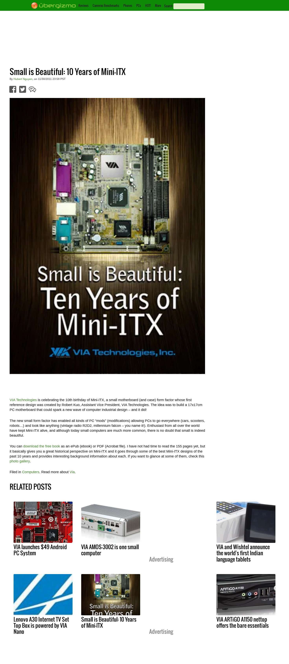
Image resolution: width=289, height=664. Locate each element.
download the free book (41, 446)
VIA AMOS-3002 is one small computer (110, 550)
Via (72, 472)
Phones (127, 5)
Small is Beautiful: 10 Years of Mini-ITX (108, 622)
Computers (30, 472)
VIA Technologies (23, 400)
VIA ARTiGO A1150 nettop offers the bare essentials (242, 622)
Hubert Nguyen (23, 78)
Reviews (83, 5)
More (158, 5)
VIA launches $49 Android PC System (40, 550)
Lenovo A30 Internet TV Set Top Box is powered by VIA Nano (41, 625)
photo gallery (20, 461)
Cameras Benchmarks (106, 5)
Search (168, 6)
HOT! (148, 5)
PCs (138, 5)
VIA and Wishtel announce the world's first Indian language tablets (243, 553)
